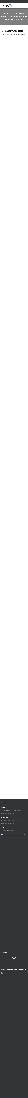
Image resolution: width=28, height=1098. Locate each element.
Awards (19, 1094)
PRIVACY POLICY (10, 1094)
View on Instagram (14, 962)
